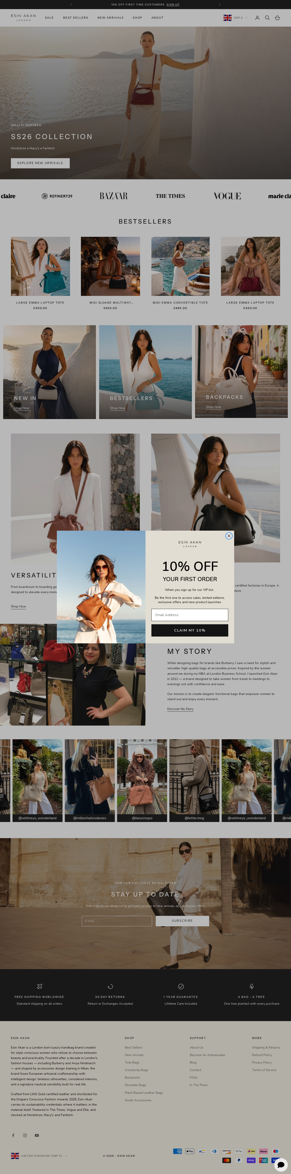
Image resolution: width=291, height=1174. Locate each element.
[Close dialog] (229, 535)
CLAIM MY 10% (190, 630)
